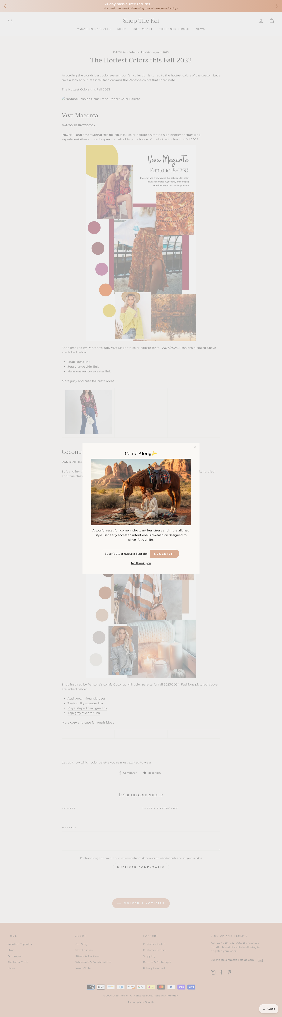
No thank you (141, 563)
